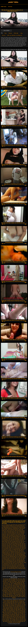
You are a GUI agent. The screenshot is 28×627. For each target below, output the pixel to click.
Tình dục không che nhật (15, 571)
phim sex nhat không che (18, 562)
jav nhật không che (6, 527)
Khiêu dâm (16, 33)
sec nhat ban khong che (12, 568)
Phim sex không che (13, 578)
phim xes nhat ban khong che (10, 566)
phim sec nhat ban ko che (12, 534)
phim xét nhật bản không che (13, 567)
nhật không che (16, 528)
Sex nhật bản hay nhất (19, 582)
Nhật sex (19, 609)
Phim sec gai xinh (8, 585)
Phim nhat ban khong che (8, 607)
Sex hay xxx (18, 593)
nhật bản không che (8, 528)
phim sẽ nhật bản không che (10, 531)
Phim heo (11, 584)
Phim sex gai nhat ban (14, 615)
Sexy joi (3, 35)
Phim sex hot (19, 587)
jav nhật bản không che (9, 526)
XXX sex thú (11, 582)
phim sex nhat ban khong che (17, 553)
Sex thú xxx (20, 603)
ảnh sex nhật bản (21, 581)
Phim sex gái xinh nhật (7, 616)
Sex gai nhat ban (21, 611)
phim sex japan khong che (14, 541)
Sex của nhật (12, 620)
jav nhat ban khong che (19, 526)
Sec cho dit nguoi (18, 588)
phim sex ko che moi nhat (16, 547)
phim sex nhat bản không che (19, 554)
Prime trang (3, 6)
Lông (21, 33)
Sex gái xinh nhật (17, 608)
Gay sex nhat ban (8, 611)
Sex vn (12, 583)
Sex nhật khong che (11, 610)
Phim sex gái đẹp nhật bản (13, 590)
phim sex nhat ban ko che (12, 559)
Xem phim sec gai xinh (13, 595)
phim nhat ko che (10, 530)
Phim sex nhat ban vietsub (10, 593)
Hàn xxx (21, 589)
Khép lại (10, 33)
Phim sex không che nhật (12, 609)
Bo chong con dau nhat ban (11, 587)
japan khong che (13, 524)
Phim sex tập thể (12, 580)
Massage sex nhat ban (9, 604)
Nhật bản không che (18, 583)
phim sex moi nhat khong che (15, 548)
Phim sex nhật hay (19, 602)
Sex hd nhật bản (11, 614)
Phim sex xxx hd (19, 580)
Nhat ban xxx (18, 614)
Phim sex (21, 600)
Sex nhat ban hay (6, 596)
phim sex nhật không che (19, 561)
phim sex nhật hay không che (19, 560)
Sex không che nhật (14, 1)
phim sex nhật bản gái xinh (14, 549)
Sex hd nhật (20, 613)
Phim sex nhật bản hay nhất (8, 602)
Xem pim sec (6, 582)
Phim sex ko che (6, 583)
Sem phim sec (10, 594)
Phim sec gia (12, 588)
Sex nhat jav (5, 578)
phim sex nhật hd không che (8, 561)
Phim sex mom (9, 589)
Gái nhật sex (16, 607)
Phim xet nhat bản (9, 621)
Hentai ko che (15, 600)
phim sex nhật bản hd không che (13, 551)
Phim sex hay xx (14, 603)
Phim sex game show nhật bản (18, 616)
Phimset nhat (15, 611)
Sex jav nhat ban (5, 619)
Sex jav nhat (22, 615)
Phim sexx (20, 578)
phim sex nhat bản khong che (8, 555)
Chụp (5, 33)
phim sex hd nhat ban (15, 540)
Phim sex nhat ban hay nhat (15, 591)
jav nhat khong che (14, 527)
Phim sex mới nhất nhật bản (19, 617)
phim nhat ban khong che (13, 529)
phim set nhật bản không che (15, 536)
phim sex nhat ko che (15, 563)
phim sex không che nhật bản (15, 544)
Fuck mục (10, 6)
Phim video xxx (16, 589)
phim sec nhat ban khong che (10, 533)
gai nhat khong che (6, 524)
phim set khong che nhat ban (13, 535)
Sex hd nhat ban (17, 604)
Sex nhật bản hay (17, 584)
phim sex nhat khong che (7, 562)
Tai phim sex (21, 601)
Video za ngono (22, 595)
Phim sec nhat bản (20, 619)
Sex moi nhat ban (16, 622)
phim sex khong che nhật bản (17, 546)
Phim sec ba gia (16, 585)
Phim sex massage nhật (18, 621)
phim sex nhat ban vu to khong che (14, 35)
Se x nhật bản (14, 613)
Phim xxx (6, 595)
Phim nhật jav (12, 619)
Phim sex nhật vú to (7, 613)
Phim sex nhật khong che (8, 617)
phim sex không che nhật (16, 543)
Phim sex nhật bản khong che (19, 606)
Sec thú (19, 596)
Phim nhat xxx (22, 590)
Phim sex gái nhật (10, 601)
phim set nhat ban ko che (16, 537)
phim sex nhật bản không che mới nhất (13, 556)
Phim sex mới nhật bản (12, 581)
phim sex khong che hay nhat (14, 542)
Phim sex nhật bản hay (7, 600)
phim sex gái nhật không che (15, 538)
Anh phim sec (6, 591)
